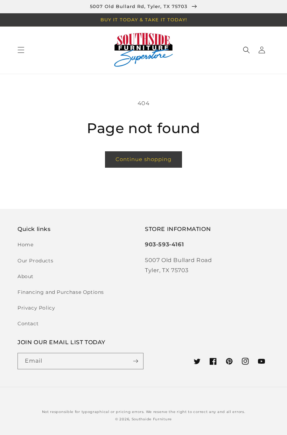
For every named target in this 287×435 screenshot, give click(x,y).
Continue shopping (143, 159)
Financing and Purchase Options (61, 292)
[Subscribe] (135, 361)
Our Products (35, 261)
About (26, 276)
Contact (28, 323)
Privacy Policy (36, 308)
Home (25, 244)
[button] (21, 50)
